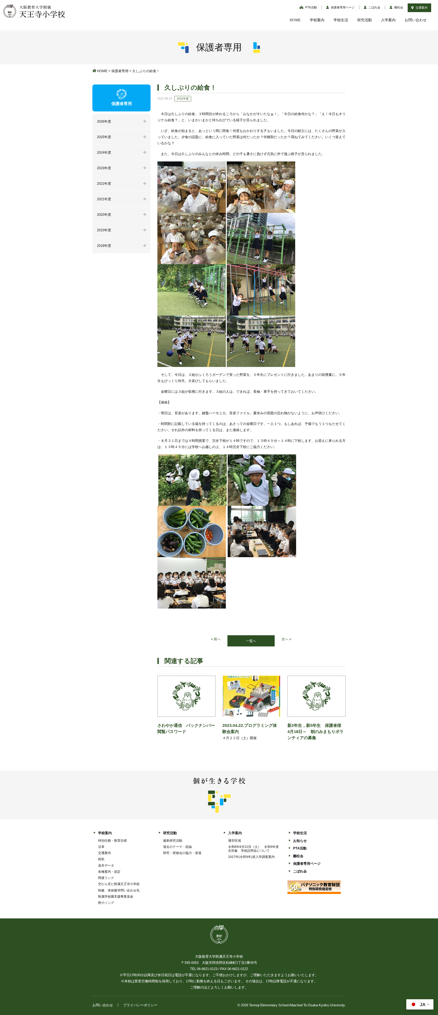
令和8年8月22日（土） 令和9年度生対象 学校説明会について (253, 848)
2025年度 (104, 137)
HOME (295, 20)
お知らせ (300, 841)
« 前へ (216, 639)
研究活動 (364, 20)
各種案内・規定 (109, 871)
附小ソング (106, 902)
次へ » (286, 639)
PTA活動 (310, 7)
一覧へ (251, 641)
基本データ (106, 865)
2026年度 (104, 121)
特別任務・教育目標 (112, 840)
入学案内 (388, 20)
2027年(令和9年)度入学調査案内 (251, 857)
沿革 (101, 847)
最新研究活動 (172, 840)
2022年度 (104, 183)
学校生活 (341, 20)
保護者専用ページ (342, 7)
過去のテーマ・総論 (177, 847)
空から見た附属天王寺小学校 (119, 884)
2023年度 (104, 168)
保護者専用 (119, 71)
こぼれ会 (374, 7)
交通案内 (421, 7)
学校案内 (317, 20)
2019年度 (104, 230)
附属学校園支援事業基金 (115, 896)
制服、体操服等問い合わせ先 (119, 890)
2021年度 (104, 199)
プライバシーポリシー (140, 1005)
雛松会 (398, 7)
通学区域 (234, 840)
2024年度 (104, 152)
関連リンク (106, 878)
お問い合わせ (416, 20)
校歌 (101, 859)
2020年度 (104, 214)
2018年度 (104, 246)
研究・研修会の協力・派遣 (182, 853)
